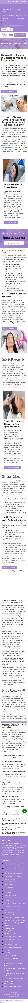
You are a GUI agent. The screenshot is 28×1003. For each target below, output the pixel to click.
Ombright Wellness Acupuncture (12, 613)
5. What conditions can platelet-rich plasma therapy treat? (13, 833)
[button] (14, 761)
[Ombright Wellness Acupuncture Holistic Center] (14, 1001)
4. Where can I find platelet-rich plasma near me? (12, 828)
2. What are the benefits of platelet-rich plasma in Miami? (13, 819)
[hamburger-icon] (11, 35)
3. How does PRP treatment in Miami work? (14, 824)
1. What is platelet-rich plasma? (13, 761)
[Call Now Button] (24, 811)
